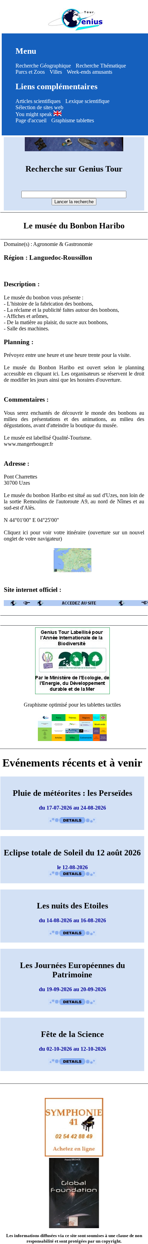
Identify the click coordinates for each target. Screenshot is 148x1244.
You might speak (34, 114)
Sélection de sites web (39, 107)
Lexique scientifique (87, 101)
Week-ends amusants (89, 72)
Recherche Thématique (101, 66)
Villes (56, 72)
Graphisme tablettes (72, 120)
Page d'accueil (30, 120)
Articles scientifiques (38, 101)
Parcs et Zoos (30, 72)
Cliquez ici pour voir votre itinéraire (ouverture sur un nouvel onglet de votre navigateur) (74, 536)
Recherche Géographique (43, 66)
